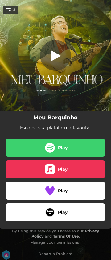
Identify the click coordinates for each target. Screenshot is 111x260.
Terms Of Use (66, 236)
